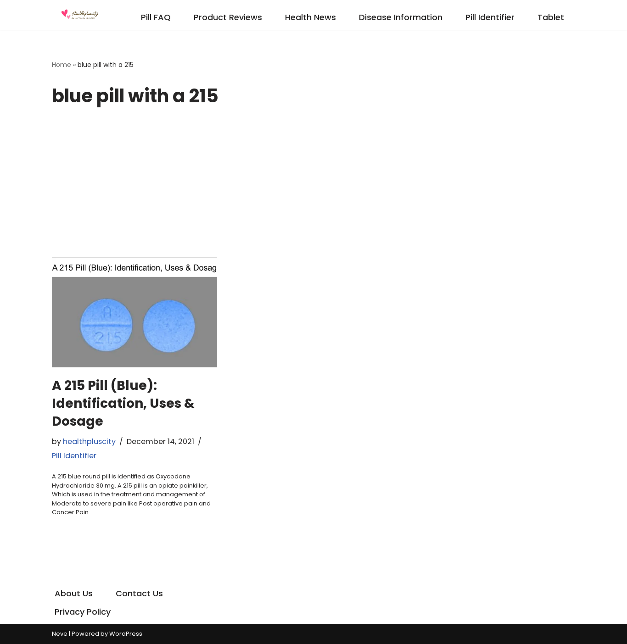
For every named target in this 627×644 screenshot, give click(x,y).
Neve (59, 633)
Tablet (550, 17)
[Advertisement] (313, 188)
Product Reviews (228, 17)
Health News (310, 17)
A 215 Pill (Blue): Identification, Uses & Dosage (123, 403)
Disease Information (400, 17)
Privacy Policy (83, 611)
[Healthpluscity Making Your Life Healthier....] (79, 15)
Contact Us (139, 593)
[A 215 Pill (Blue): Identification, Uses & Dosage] (134, 312)
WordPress (125, 633)
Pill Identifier (490, 17)
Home (61, 64)
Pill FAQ (156, 17)
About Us (74, 593)
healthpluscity (89, 441)
